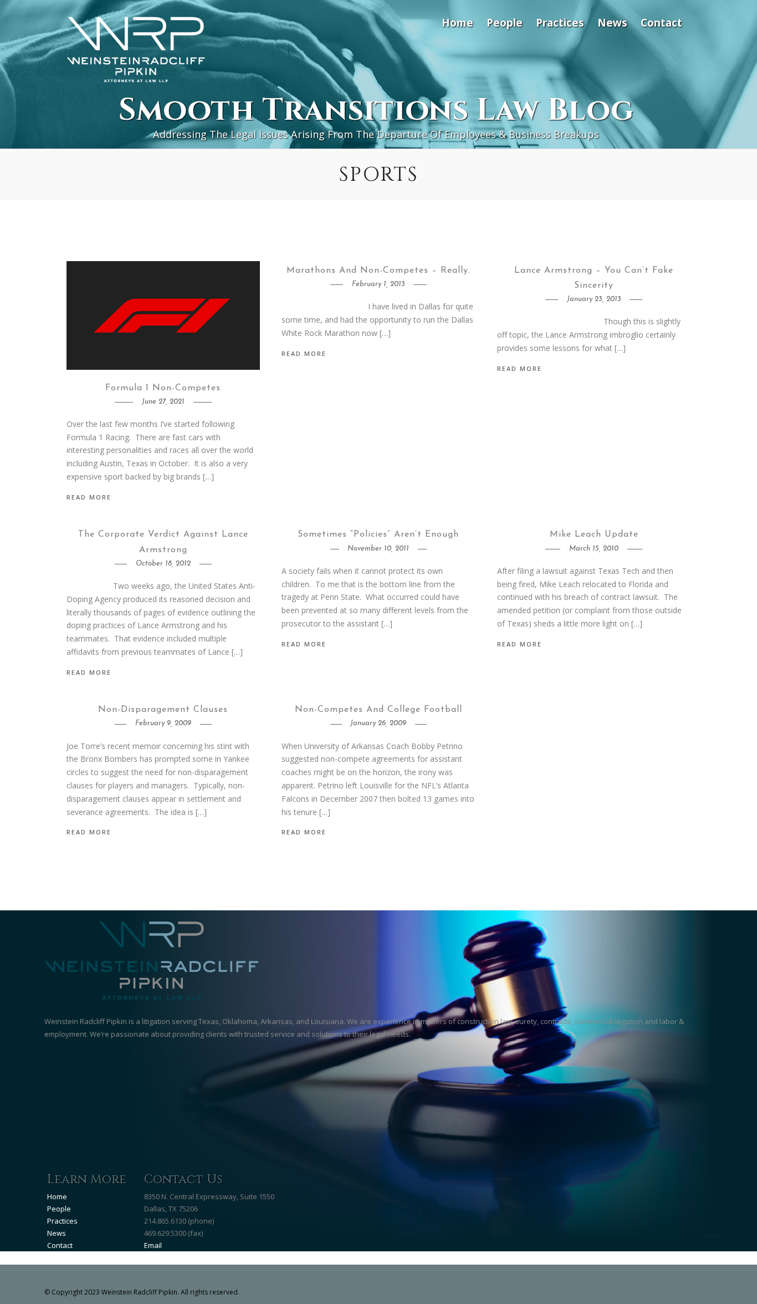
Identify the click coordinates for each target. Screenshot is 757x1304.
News (612, 22)
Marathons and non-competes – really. (378, 270)
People (505, 22)
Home (457, 22)
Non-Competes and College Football (378, 709)
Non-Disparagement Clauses (163, 709)
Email (153, 1245)
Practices (560, 22)
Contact (661, 22)
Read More (89, 497)
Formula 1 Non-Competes (163, 388)
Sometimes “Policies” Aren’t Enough (378, 534)
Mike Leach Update (594, 534)
